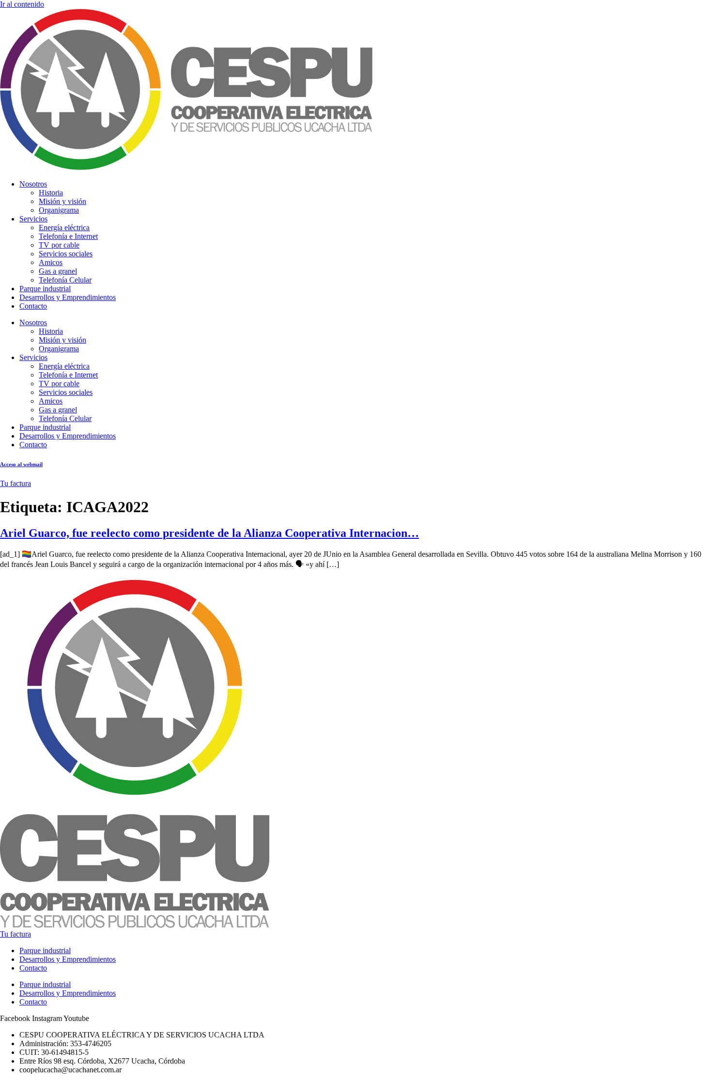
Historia (51, 192)
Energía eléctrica (64, 227)
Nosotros (33, 184)
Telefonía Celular (65, 280)
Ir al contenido (22, 4)
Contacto (33, 306)
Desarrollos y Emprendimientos (67, 297)
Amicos (50, 262)
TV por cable (59, 245)
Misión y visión (62, 201)
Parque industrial (45, 288)
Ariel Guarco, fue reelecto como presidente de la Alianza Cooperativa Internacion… (209, 533)
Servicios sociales (66, 254)
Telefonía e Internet (68, 236)
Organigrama (59, 210)
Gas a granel (58, 271)
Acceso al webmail (21, 464)
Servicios (33, 219)
